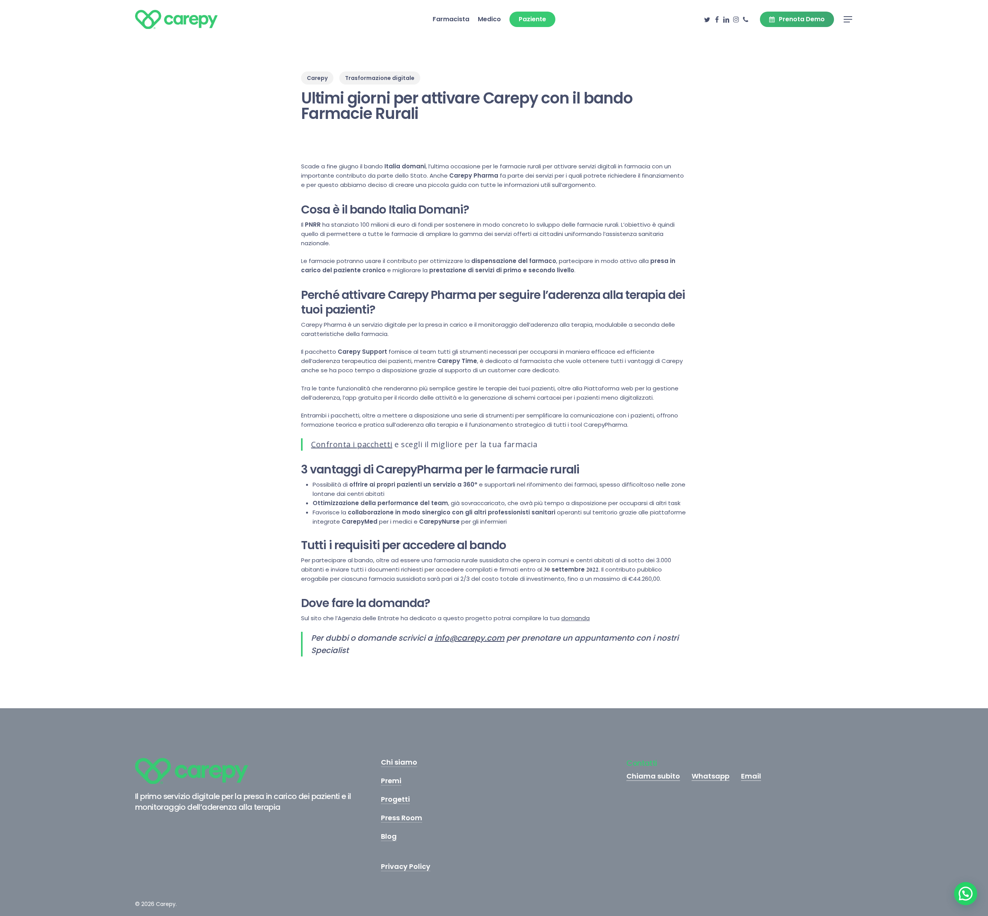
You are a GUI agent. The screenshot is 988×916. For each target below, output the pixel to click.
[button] (848, 19)
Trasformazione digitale (379, 78)
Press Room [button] (401, 818)
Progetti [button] (395, 799)
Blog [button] (389, 836)
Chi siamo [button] (399, 762)
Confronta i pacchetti (351, 444)
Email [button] (751, 776)
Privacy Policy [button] (405, 866)
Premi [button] (391, 780)
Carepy (317, 78)
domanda (575, 618)
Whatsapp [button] (710, 776)
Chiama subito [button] (653, 776)
